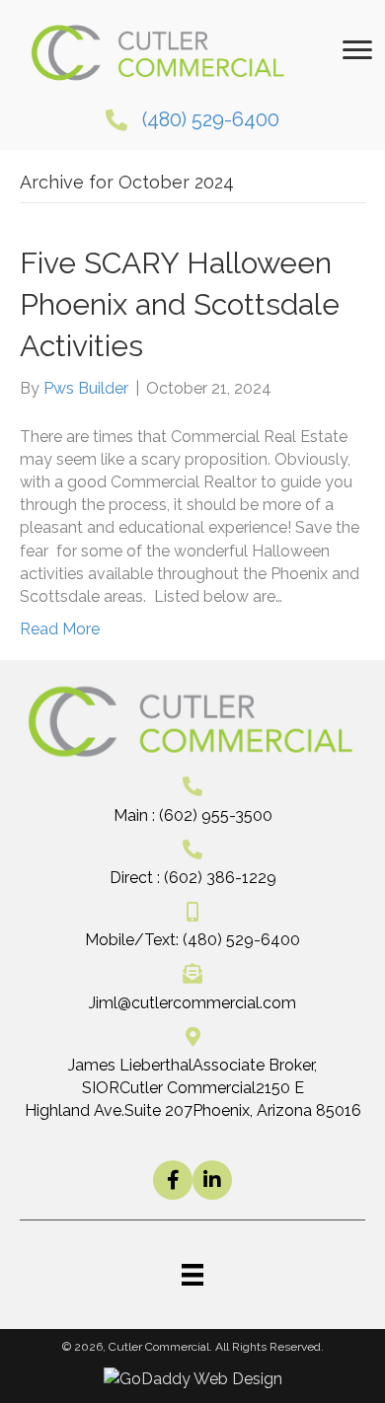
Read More (60, 629)
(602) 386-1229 (220, 877)
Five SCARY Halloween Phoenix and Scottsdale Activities (180, 304)
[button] (172, 1180)
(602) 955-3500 (215, 815)
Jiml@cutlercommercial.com (192, 1003)
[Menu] (357, 50)
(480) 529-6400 (210, 119)
